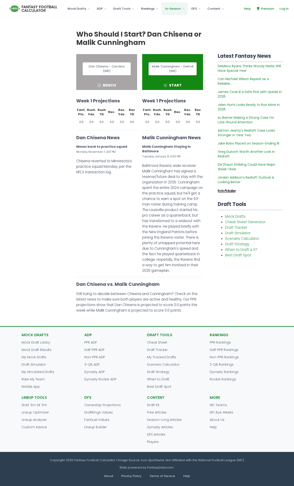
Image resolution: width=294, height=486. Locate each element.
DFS (194, 8)
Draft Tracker (236, 227)
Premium (267, 8)
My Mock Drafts (34, 357)
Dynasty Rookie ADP (100, 379)
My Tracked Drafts (161, 357)
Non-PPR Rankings (224, 357)
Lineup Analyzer (34, 419)
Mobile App (31, 386)
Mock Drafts (77, 8)
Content (213, 8)
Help (247, 8)
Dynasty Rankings (224, 372)
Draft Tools (121, 8)
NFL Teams (218, 405)
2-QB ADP (92, 364)
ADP (100, 8)
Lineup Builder (95, 427)
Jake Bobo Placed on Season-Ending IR (248, 143)
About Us (217, 419)
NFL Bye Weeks (221, 412)
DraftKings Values (98, 412)
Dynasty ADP (94, 372)
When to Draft (158, 379)
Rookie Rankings (223, 379)
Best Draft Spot (238, 255)
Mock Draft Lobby (36, 342)
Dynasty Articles (160, 427)
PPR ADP (90, 342)
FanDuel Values (96, 419)
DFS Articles (156, 434)
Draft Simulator (238, 233)
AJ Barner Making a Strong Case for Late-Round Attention (246, 119)
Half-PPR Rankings (224, 349)
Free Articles (157, 412)
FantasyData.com (160, 467)
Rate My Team (33, 379)
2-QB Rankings (222, 364)
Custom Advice (34, 427)
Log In (284, 8)
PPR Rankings (220, 342)
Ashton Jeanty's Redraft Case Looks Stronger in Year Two (246, 132)
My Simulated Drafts (38, 372)
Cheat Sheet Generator (245, 222)
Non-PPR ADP (94, 357)
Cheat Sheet (157, 342)
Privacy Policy (131, 476)
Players (153, 442)
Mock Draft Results (36, 349)
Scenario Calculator (242, 238)
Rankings (148, 8)
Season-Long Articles (164, 419)
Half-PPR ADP (94, 349)
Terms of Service (162, 476)
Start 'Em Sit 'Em (34, 405)
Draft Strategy (237, 244)
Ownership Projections (102, 405)
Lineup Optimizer (35, 412)
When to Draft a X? (241, 249)
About (108, 476)
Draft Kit (153, 405)
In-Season (173, 8)
